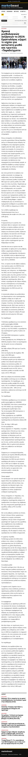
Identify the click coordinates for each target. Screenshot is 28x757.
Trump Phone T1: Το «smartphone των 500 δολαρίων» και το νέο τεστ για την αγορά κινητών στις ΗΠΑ (13, 741)
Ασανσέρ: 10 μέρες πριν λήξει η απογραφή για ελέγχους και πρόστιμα (11, 708)
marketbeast (6, 751)
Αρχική (3, 11)
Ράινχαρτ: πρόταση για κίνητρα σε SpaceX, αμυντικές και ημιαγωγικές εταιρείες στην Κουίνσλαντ (13, 725)
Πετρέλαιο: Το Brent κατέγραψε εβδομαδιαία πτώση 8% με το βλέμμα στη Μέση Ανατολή (12, 716)
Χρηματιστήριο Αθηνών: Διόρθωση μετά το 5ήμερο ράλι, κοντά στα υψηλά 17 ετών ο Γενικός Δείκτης (13, 733)
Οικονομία (9, 11)
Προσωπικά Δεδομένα (13, 754)
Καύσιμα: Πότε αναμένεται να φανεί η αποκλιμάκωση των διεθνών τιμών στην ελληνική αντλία (13, 700)
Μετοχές (16, 11)
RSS (20, 754)
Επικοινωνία (4, 754)
